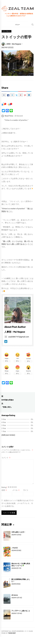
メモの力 (14, 548)
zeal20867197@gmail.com (18, 337)
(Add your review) (8, 435)
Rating (4, 487)
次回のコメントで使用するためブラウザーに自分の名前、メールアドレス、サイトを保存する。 (17, 503)
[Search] (33, 24)
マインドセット (6, 31)
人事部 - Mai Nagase (13, 44)
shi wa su (14, 595)
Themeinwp (12, 633)
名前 (4, 490)
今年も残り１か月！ (18, 532)
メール (16, 490)
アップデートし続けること (20, 611)
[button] (17, 24)
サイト (25, 490)
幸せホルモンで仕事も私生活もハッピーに (20, 564)
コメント (6, 458)
